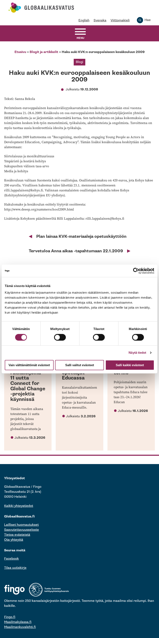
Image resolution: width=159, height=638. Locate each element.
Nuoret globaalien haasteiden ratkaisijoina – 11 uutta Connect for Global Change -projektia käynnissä (27, 378)
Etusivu (20, 52)
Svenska (100, 20)
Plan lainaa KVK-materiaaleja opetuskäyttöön (81, 236)
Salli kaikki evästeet (130, 365)
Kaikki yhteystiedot (18, 506)
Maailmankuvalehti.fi (20, 627)
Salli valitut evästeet (79, 365)
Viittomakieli (120, 20)
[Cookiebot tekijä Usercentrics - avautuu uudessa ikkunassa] (136, 271)
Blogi (79, 62)
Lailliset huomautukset (21, 525)
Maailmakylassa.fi (17, 622)
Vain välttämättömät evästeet (29, 365)
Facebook (11, 559)
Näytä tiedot (137, 352)
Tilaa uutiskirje (15, 568)
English (83, 20)
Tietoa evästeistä (17, 535)
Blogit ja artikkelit (44, 52)
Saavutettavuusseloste (21, 530)
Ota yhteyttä (13, 540)
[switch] (60, 337)
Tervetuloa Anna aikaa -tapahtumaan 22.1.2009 (76, 251)
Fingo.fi (9, 617)
